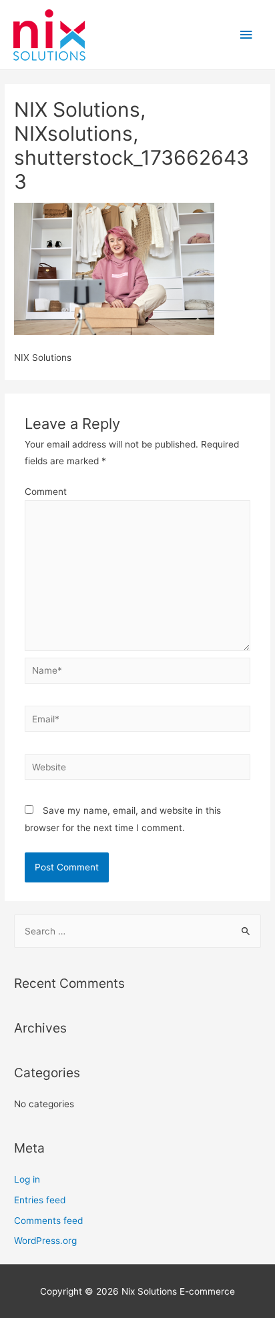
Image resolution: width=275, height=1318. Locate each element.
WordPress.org (45, 1240)
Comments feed (48, 1220)
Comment (46, 491)
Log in (27, 1179)
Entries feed (39, 1200)
